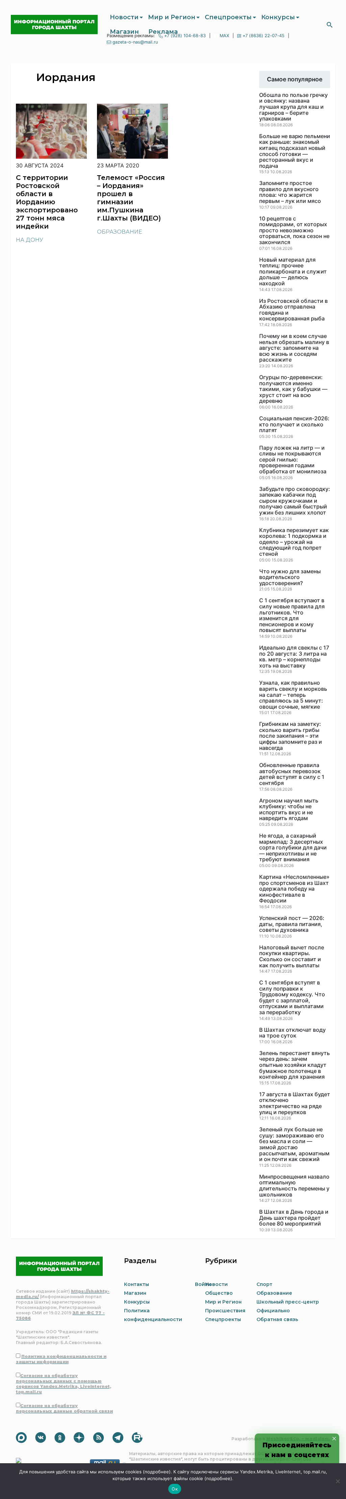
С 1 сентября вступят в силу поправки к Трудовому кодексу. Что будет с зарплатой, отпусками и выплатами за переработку (292, 998)
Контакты (136, 1284)
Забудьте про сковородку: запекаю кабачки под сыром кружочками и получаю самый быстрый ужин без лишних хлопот (294, 501)
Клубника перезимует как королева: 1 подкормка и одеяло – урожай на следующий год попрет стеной (294, 542)
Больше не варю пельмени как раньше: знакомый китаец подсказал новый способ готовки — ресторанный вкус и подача (294, 151)
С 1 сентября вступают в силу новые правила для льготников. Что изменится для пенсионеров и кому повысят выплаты (292, 615)
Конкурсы (278, 17)
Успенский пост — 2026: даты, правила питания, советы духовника (291, 924)
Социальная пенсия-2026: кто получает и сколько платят (294, 424)
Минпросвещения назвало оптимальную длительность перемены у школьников (294, 1186)
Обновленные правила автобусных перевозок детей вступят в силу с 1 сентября (291, 774)
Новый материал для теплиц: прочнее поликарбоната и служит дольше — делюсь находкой (293, 272)
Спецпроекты (228, 17)
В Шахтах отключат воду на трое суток (292, 1033)
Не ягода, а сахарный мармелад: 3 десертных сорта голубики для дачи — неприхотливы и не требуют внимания (293, 848)
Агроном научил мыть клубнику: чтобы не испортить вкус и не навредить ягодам (288, 809)
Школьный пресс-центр (287, 1302)
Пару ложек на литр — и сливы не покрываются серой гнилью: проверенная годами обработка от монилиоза (292, 460)
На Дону (29, 240)
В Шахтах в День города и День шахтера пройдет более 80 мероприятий (293, 1218)
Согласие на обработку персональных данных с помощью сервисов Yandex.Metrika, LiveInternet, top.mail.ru (63, 1383)
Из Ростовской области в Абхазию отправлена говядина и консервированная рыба (293, 310)
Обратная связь (277, 1319)
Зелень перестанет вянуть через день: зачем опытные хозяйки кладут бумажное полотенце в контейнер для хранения (294, 1065)
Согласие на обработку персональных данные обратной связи (64, 1408)
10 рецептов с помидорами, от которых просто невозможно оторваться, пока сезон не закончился (294, 230)
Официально (273, 1311)
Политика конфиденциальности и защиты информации (61, 1359)
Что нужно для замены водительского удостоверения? (290, 577)
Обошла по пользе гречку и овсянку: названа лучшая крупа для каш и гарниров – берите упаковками (293, 107)
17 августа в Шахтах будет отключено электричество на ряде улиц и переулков (294, 1103)
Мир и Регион (171, 17)
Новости (124, 17)
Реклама (163, 31)
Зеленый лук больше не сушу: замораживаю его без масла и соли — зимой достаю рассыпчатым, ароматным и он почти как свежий (294, 1144)
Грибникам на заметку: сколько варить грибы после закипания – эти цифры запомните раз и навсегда (290, 736)
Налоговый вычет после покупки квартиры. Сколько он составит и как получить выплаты (291, 956)
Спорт (264, 1284)
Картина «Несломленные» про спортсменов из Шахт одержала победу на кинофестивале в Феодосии (294, 889)
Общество (219, 1293)
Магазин (124, 31)
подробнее (157, 1471)
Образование (119, 232)
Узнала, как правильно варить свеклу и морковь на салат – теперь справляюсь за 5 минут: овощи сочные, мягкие (293, 695)
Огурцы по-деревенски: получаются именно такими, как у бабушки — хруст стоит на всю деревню (293, 389)
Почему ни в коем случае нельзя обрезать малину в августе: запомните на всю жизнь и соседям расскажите (294, 348)
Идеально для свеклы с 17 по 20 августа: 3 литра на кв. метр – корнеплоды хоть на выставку (294, 656)
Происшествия (225, 1311)
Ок (175, 1489)
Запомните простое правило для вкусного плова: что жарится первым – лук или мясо (290, 192)
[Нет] (337, 1481)
